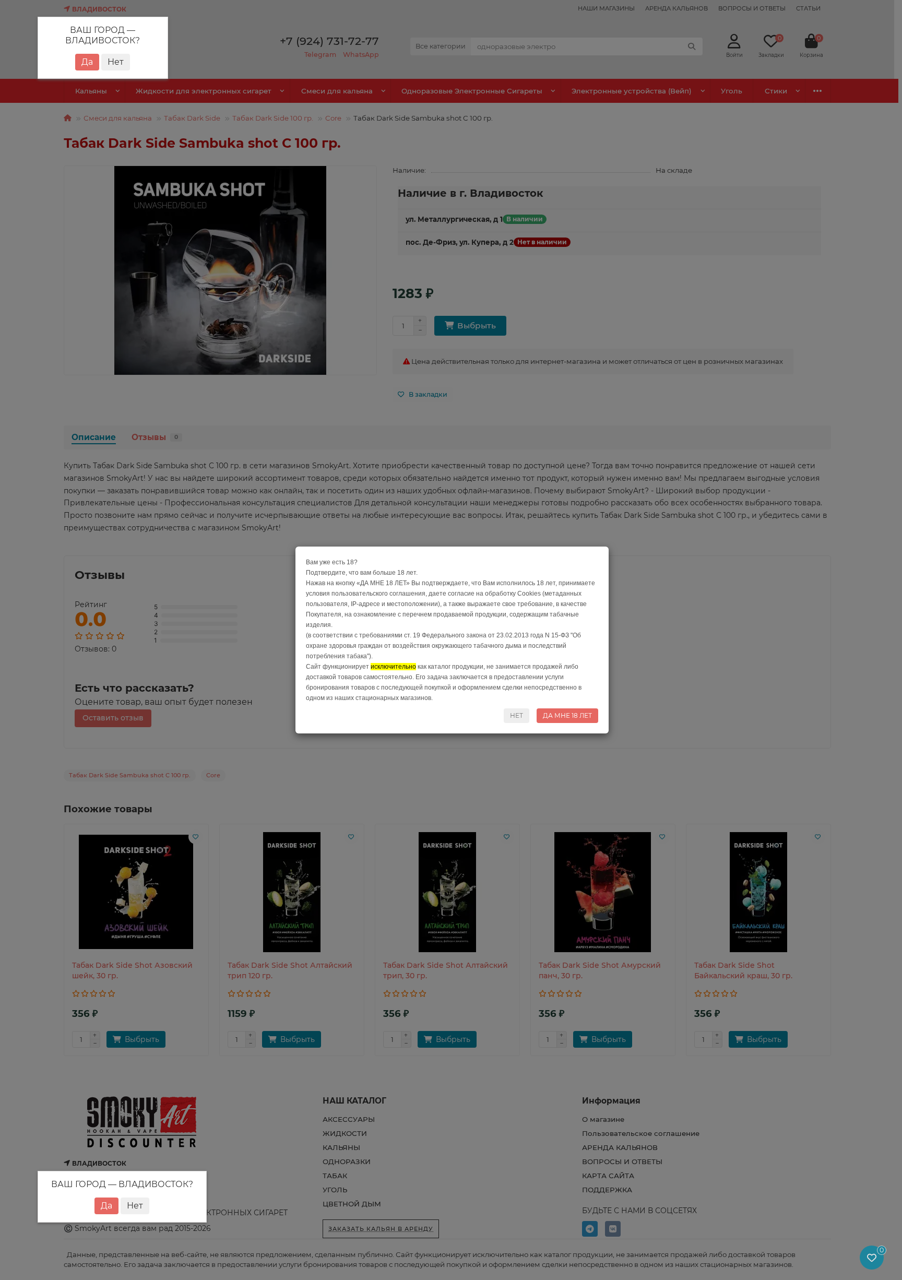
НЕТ (516, 715)
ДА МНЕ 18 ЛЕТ (567, 715)
